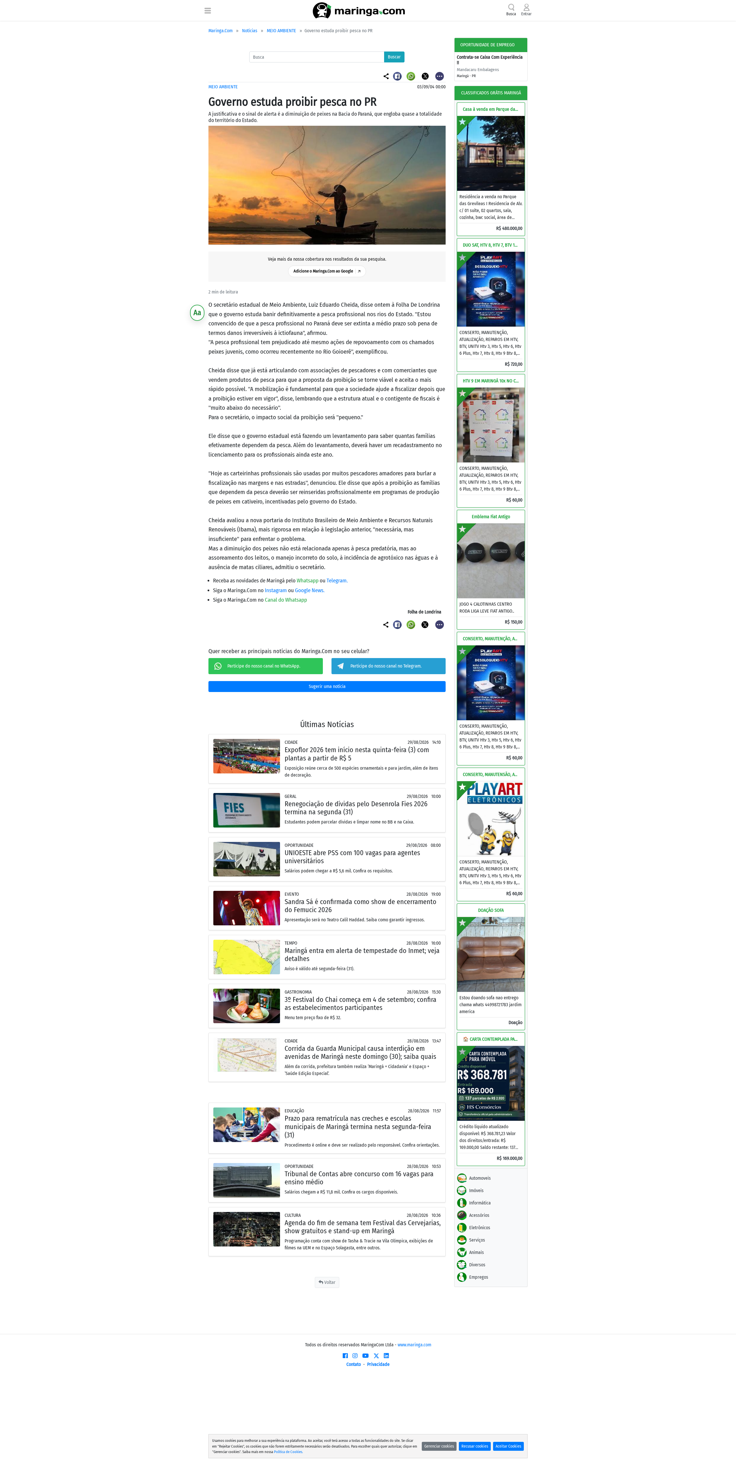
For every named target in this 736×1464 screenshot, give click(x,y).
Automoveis (480, 1178)
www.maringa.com (414, 1344)
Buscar (394, 57)
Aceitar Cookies (508, 1446)
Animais (476, 1252)
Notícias (249, 30)
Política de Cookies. (288, 1452)
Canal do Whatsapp (286, 599)
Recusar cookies (474, 1446)
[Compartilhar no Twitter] (425, 76)
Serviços (477, 1240)
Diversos (477, 1264)
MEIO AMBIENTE (281, 30)
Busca (511, 14)
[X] (376, 1356)
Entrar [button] (526, 14)
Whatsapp (308, 580)
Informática (480, 1203)
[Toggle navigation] (207, 10)
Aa (197, 312)
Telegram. (337, 580)
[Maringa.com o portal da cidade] (359, 10)
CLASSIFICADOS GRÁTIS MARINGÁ (491, 93)
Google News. (310, 590)
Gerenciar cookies (439, 1446)
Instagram (276, 590)
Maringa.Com (220, 30)
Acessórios (479, 1215)
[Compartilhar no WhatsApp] (411, 76)
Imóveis (476, 1190)
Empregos (478, 1277)
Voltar (329, 1282)
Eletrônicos (479, 1227)
